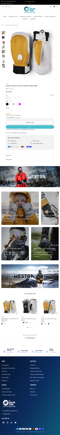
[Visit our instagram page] (4, 1)
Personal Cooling (25, 16)
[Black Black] (7, 104)
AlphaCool (4, 380)
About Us (32, 389)
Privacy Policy (33, 395)
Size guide (52, 95)
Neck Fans (4, 371)
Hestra (7, 83)
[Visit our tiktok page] (6, 1)
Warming (33, 19)
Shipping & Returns (35, 368)
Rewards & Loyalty (34, 380)
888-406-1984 (13, 1)
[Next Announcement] (38, 2)
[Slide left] (3, 29)
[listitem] (30, 2)
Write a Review (31, 338)
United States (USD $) (6, 6)
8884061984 (7, 414)
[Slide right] (3, 69)
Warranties (32, 392)
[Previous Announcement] (22, 2)
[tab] (29, 327)
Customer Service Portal (36, 371)
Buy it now (30, 127)
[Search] (57, 6)
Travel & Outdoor (50, 16)
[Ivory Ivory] (10, 104)
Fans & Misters (38, 16)
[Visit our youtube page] (8, 1)
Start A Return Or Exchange (37, 377)
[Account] (50, 6)
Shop (4, 16)
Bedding (25, 19)
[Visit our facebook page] (2, 1)
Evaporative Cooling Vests (8, 368)
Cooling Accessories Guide (8, 395)
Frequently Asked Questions (37, 374)
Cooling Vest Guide (6, 392)
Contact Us (32, 365)
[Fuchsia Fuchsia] (20, 104)
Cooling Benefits (6, 389)
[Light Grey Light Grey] (13, 104)
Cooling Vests (13, 16)
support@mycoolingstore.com (7, 3)
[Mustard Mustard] (17, 104)
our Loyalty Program (23, 132)
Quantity (7, 108)
